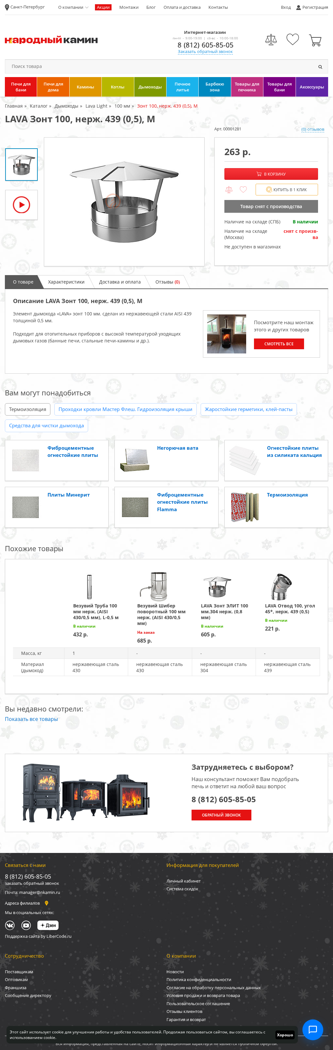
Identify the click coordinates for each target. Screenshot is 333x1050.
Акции (103, 7)
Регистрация (315, 7)
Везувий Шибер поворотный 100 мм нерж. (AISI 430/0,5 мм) (161, 615)
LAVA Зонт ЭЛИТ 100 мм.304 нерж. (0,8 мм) (224, 611)
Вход (286, 7)
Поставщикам (19, 972)
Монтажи (129, 7)
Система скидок (182, 889)
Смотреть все (279, 344)
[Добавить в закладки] (243, 190)
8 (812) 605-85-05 (205, 44)
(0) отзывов (312, 129)
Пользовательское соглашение (198, 1003)
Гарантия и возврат (186, 1019)
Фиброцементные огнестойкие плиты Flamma (182, 501)
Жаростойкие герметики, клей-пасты (249, 409)
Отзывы (167, 282)
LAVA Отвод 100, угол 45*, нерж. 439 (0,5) (290, 609)
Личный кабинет (183, 881)
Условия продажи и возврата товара (203, 995)
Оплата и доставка (182, 7)
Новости (175, 972)
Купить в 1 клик (290, 190)
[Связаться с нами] (312, 1029)
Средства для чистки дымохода (46, 425)
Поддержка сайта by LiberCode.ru (38, 936)
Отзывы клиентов (184, 1011)
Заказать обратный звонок (205, 51)
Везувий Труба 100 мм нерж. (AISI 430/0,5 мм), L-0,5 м (96, 611)
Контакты (218, 7)
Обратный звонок (221, 815)
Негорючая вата (177, 448)
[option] (124, 202)
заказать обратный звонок (32, 883)
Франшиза (15, 987)
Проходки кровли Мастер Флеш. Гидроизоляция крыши (126, 409)
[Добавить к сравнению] (228, 190)
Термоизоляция (27, 409)
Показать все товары (31, 719)
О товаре (23, 282)
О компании (70, 7)
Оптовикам (16, 979)
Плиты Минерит (68, 494)
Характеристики (66, 282)
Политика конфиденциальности (198, 979)
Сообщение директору (28, 995)
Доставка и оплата (120, 282)
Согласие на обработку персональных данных (213, 987)
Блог (151, 7)
